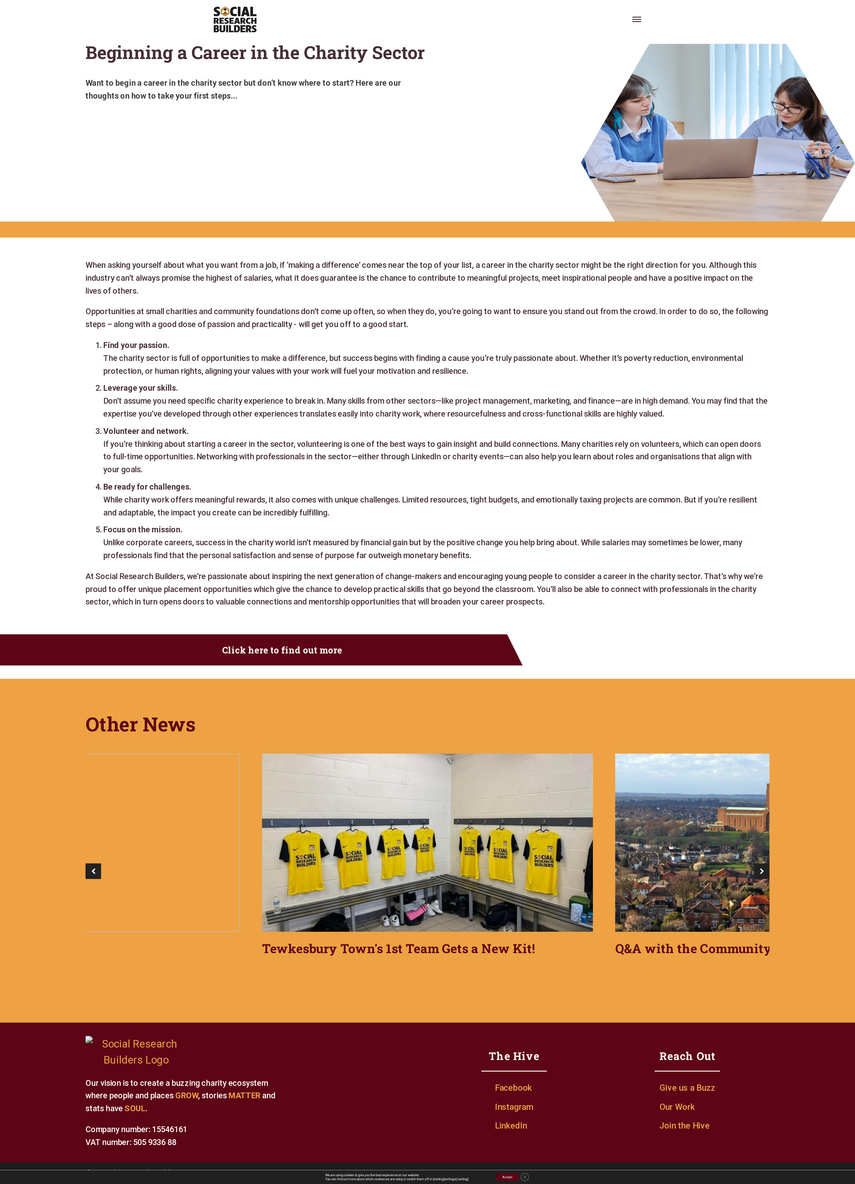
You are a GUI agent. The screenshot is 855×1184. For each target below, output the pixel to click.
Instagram (514, 1107)
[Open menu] (636, 19)
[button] (93, 871)
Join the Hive (685, 1126)
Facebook (513, 1087)
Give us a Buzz (687, 1087)
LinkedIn (511, 1126)
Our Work (677, 1107)
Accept (507, 1177)
